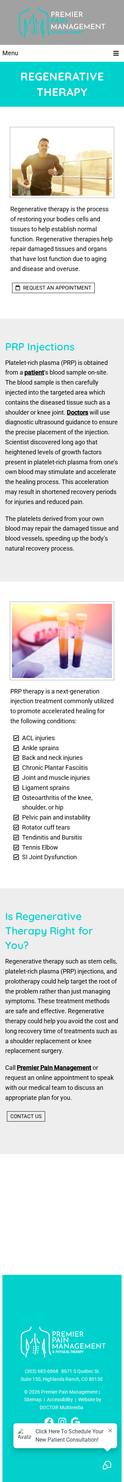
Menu (10, 53)
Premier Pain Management (54, 1067)
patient (34, 372)
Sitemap (33, 1399)
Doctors (77, 412)
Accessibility (60, 1399)
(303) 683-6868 (41, 1371)
